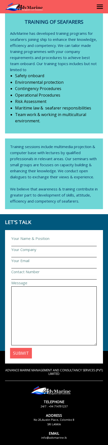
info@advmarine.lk (54, 437)
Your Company (23, 249)
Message (19, 282)
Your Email (20, 260)
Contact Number (25, 271)
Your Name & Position (30, 238)
